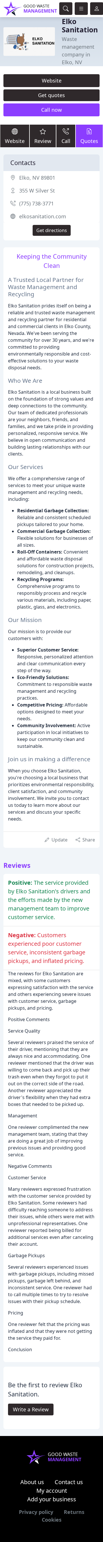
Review (42, 141)
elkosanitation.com (42, 216)
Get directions (51, 230)
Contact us (69, 1482)
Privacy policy (36, 1511)
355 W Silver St (37, 190)
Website (52, 80)
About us (32, 1482)
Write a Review (31, 1409)
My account (51, 1490)
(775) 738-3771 (36, 203)
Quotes (89, 141)
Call (66, 141)
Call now (51, 109)
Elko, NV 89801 (37, 177)
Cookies (52, 1519)
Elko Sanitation (80, 25)
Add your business (51, 1499)
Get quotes (51, 95)
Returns (74, 1511)
